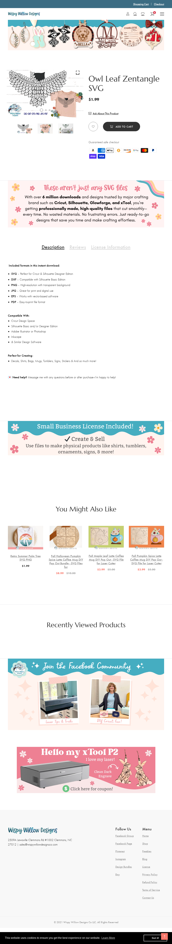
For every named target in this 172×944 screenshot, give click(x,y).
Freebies (146, 851)
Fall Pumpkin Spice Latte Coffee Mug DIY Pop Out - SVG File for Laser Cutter (146, 559)
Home (145, 835)
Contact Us (148, 897)
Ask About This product (105, 113)
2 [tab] (46, 110)
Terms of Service (151, 890)
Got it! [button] (155, 938)
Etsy (117, 874)
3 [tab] (49, 110)
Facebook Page (123, 843)
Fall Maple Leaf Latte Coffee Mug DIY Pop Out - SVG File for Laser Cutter (106, 559)
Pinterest (120, 851)
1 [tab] (41, 110)
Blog (144, 859)
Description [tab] (53, 246)
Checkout (159, 4)
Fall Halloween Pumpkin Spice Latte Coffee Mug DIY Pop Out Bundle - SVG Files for (66, 561)
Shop (145, 843)
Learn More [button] (108, 937)
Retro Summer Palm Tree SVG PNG (25, 557)
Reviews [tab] (78, 246)
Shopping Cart (141, 4)
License (146, 866)
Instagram (120, 859)
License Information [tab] (111, 246)
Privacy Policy (150, 874)
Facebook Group (124, 835)
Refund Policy (149, 882)
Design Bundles (123, 866)
